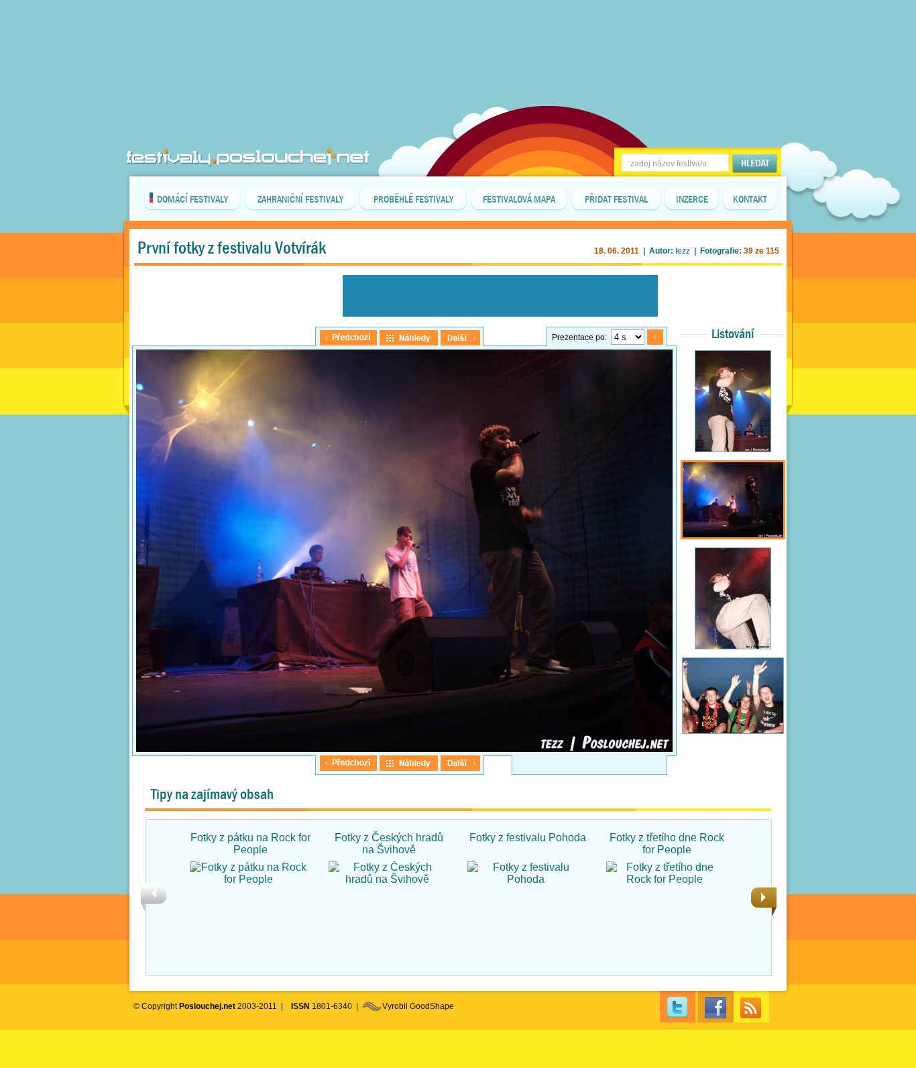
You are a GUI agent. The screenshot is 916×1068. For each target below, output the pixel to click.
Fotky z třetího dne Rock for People (667, 843)
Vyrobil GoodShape (418, 1006)
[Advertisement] (458, 33)
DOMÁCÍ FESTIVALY (192, 199)
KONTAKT (750, 199)
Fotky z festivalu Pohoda (527, 837)
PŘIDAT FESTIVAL (616, 199)
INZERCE (692, 199)
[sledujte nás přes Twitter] (677, 1006)
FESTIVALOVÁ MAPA (519, 199)
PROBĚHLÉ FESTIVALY (413, 199)
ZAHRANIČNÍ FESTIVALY (300, 199)
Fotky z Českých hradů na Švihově (389, 843)
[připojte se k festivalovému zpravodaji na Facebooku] (716, 1006)
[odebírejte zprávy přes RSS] (751, 1006)
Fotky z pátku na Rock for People (250, 843)
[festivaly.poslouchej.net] (248, 157)
